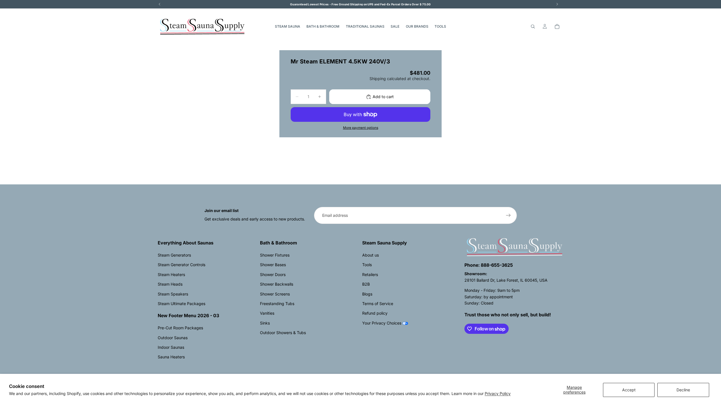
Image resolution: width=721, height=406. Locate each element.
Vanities (267, 313)
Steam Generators (174, 255)
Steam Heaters (171, 274)
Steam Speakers (173, 294)
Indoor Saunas (171, 347)
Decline (683, 389)
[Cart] (557, 26)
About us (370, 255)
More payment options (360, 128)
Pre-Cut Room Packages (180, 327)
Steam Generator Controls (181, 264)
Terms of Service (377, 303)
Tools (367, 264)
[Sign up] (508, 215)
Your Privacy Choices (381, 323)
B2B (366, 284)
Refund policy (375, 313)
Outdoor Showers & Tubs (283, 332)
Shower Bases (273, 264)
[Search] (533, 26)
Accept (629, 389)
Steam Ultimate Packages (181, 303)
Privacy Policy (498, 393)
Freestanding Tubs (277, 303)
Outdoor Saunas (173, 337)
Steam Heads (170, 284)
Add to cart (383, 96)
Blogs (367, 294)
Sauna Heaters (171, 356)
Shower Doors (273, 274)
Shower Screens (275, 294)
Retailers (370, 274)
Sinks (265, 323)
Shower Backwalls (276, 284)
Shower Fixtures (275, 255)
